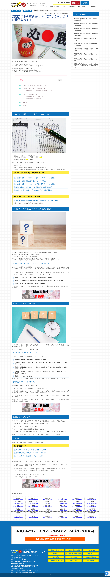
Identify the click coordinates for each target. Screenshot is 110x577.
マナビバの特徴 (90, 550)
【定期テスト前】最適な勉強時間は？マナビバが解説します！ (32, 181)
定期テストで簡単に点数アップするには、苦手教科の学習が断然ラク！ (34, 190)
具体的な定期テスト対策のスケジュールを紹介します (39, 90)
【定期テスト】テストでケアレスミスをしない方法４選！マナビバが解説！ (36, 178)
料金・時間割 (81, 6)
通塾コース (91, 553)
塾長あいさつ (56, 553)
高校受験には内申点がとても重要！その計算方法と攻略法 (31, 450)
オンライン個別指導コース (73, 553)
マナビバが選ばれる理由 (52, 6)
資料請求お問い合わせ (75, 3)
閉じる (60, 80)
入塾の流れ (72, 6)
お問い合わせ (90, 560)
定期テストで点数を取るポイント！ (34, 96)
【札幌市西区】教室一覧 (56, 560)
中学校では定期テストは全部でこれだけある (34, 85)
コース (64, 6)
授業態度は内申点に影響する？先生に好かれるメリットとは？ (32, 453)
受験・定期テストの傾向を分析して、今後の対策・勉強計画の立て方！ (34, 187)
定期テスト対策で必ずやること (31, 94)
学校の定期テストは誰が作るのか (34, 98)
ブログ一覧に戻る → (18, 493)
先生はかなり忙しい (28, 102)
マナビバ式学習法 (91, 557)
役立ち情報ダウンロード (85, 3)
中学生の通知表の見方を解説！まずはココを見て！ (29, 456)
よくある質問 (92, 6)
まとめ (24, 105)
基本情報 (21, 499)
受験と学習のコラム (56, 550)
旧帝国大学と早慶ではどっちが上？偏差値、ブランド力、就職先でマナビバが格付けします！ (86, 65)
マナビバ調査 (16, 499)
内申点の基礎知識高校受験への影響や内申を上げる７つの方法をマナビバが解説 (37, 200)
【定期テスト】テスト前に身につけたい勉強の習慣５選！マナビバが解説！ (36, 184)
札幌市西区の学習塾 (33, 551)
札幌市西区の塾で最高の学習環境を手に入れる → (55, 539)
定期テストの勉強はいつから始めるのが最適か (35, 88)
